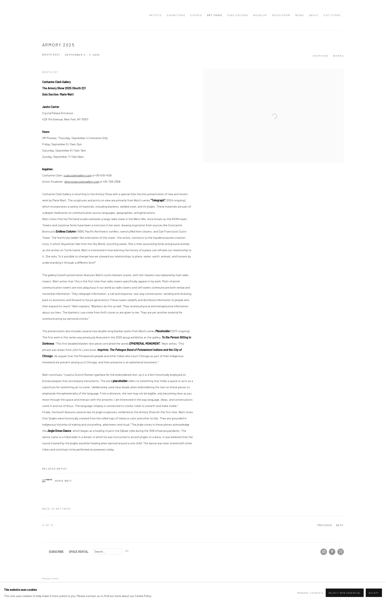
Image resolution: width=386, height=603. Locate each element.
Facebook (332, 552)
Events (196, 15)
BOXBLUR (260, 15)
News (299, 15)
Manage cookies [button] (50, 578)
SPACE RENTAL (78, 551)
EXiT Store (332, 15)
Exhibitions (176, 15)
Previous (324, 525)
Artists (155, 15)
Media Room (281, 15)
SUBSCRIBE (56, 551)
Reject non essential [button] (345, 593)
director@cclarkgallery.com (81, 181)
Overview (320, 55)
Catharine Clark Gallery (50, 15)
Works (338, 55)
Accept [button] (374, 593)
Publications (237, 15)
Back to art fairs (56, 508)
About (314, 15)
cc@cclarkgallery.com (77, 175)
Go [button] (126, 550)
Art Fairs (214, 15)
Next (340, 525)
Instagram (323, 552)
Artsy (340, 552)
